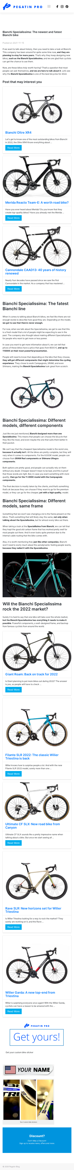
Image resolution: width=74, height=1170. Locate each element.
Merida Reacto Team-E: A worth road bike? (37, 202)
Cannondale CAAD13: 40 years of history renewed (35, 271)
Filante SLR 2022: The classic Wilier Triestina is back (32, 756)
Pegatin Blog (14, 1167)
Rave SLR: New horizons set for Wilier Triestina (33, 910)
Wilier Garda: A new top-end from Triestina (30, 994)
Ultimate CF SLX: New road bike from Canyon (32, 825)
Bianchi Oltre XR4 (18, 132)
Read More (13, 147)
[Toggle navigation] (48, 6)
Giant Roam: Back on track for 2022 (31, 674)
